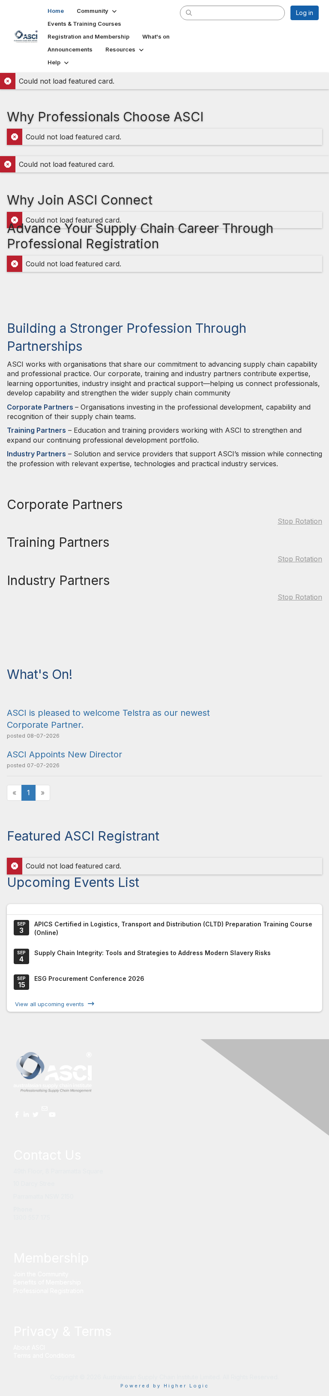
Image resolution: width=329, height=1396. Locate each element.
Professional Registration (48, 1290)
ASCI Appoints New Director (64, 754)
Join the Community (41, 1274)
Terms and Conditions (44, 1355)
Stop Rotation (300, 521)
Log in (304, 12)
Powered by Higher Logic (164, 1386)
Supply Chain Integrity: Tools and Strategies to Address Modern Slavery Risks (152, 952)
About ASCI (29, 1347)
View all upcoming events (49, 1003)
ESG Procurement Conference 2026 (89, 978)
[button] (97, 10)
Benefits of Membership (47, 1282)
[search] (189, 12)
